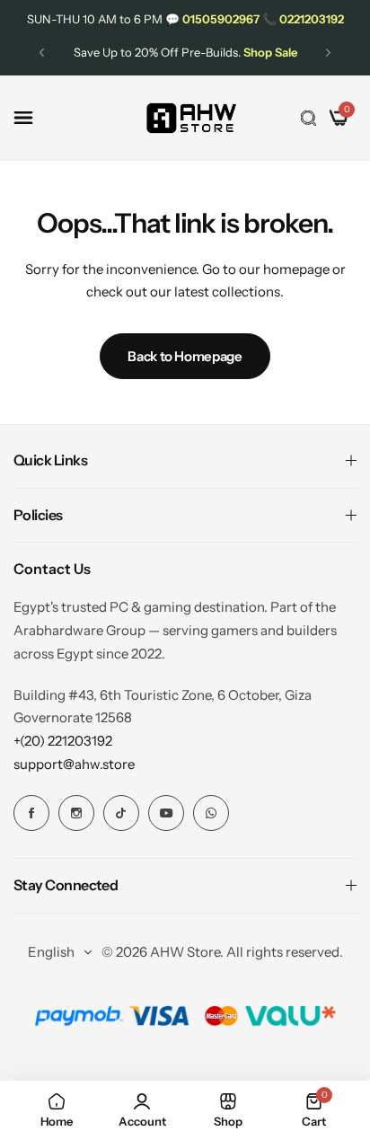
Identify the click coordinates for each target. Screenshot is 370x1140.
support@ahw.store (74, 764)
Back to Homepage (185, 356)
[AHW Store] (191, 118)
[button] (42, 52)
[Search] (308, 117)
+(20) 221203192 (62, 740)
